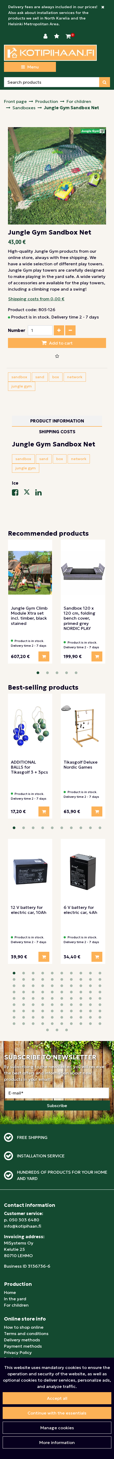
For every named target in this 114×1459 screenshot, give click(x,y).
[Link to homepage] (50, 53)
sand (39, 377)
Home (10, 1292)
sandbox (19, 377)
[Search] (104, 82)
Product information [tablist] (57, 421)
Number (16, 330)
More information (57, 1442)
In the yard (15, 1298)
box (55, 377)
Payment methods (23, 1346)
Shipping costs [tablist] (57, 431)
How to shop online (23, 1327)
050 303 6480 (24, 1219)
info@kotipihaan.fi (22, 1226)
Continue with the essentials (57, 1413)
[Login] (46, 36)
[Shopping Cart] (68, 36)
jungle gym (21, 386)
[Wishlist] (57, 36)
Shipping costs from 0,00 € (36, 298)
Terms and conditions (26, 1333)
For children (16, 1305)
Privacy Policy (18, 1352)
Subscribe (57, 1105)
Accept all (57, 1398)
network (74, 377)
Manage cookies (57, 1427)
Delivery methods (22, 1339)
